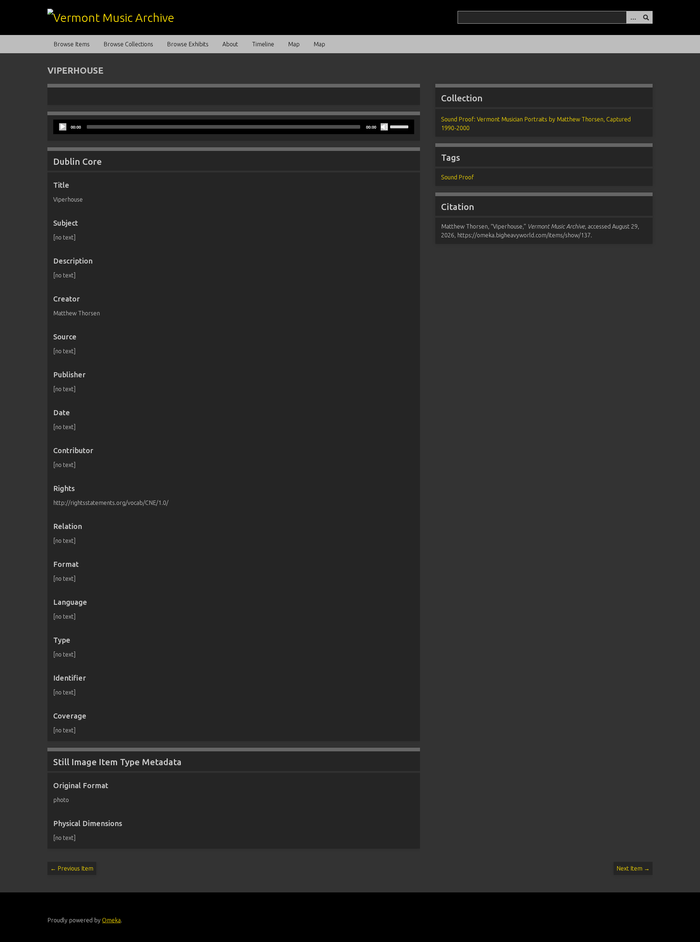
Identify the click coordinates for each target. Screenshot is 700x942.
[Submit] (646, 17)
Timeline (263, 44)
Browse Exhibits (188, 44)
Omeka (111, 920)
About (230, 44)
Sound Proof (457, 177)
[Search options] (632, 17)
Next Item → (633, 868)
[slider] (400, 126)
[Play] (62, 127)
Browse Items (72, 44)
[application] (233, 127)
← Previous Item (71, 868)
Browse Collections (128, 44)
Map (294, 44)
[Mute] (384, 127)
